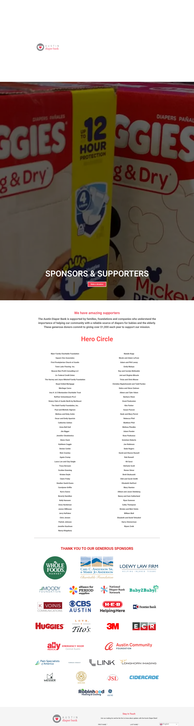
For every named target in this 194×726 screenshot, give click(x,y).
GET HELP (144, 47)
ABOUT (87, 47)
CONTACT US (159, 47)
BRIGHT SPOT (112, 47)
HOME (76, 47)
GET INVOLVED (129, 47)
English (165, 724)
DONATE (98, 47)
